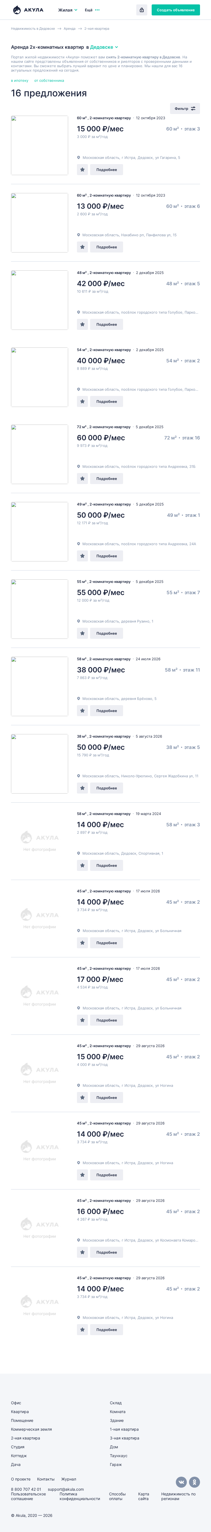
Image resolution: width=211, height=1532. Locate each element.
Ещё (89, 10)
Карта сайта (143, 1496)
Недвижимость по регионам (178, 1496)
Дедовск (145, 157)
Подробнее (106, 169)
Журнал (68, 1479)
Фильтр (181, 108)
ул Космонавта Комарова (177, 1240)
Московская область (101, 157)
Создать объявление (176, 10)
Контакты (46, 1479)
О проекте (20, 1479)
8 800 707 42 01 (26, 1489)
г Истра (128, 157)
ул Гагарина (165, 157)
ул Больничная (168, 930)
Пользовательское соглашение (28, 1496)
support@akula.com (66, 1489)
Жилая (65, 10)
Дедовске (101, 47)
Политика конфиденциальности (80, 1496)
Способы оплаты (117, 1496)
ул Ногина (164, 1085)
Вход (141, 9)
